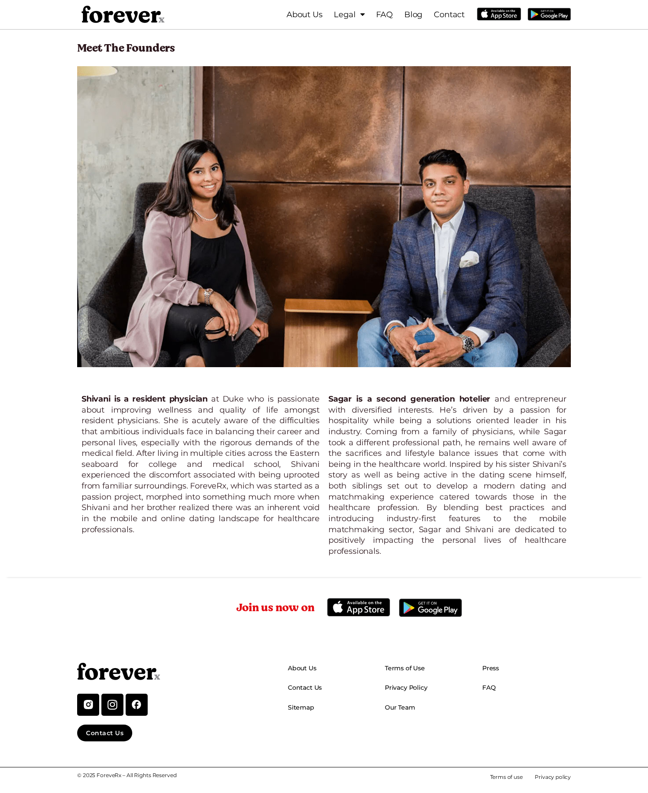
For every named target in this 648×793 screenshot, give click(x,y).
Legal (344, 14)
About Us (305, 14)
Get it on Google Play (549, 14)
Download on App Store (499, 14)
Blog (413, 14)
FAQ (384, 14)
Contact (449, 14)
